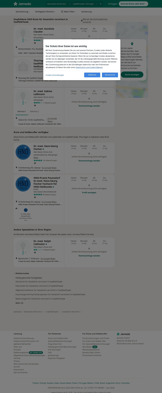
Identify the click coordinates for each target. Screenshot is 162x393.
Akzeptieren (110, 75)
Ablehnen (92, 75)
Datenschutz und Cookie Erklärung (89, 67)
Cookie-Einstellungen (55, 75)
